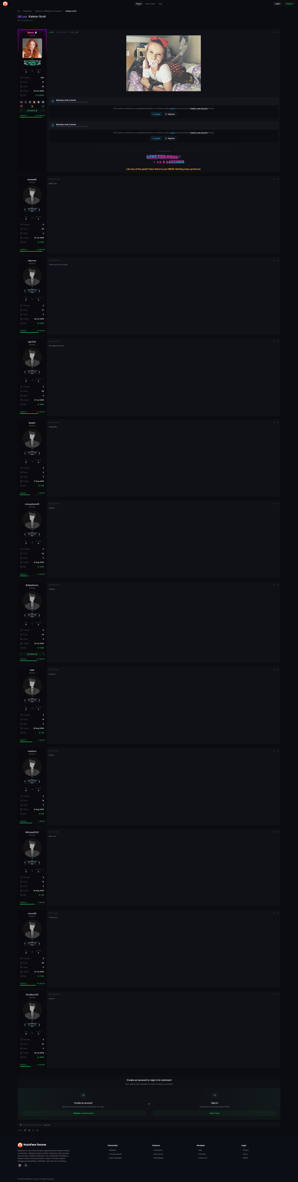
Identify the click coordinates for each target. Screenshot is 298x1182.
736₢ (42, 648)
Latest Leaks (150, 4)
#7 (277, 585)
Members (112, 1150)
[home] (5, 3)
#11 (277, 913)
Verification (158, 1150)
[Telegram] (20, 1165)
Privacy (246, 1150)
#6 (277, 504)
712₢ (42, 976)
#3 (277, 260)
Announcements (115, 1154)
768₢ (42, 404)
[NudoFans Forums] (18, 11)
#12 (277, 994)
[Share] (274, 32)
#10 (277, 832)
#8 (277, 670)
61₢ (42, 814)
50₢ (42, 486)
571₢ (42, 242)
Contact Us (202, 1158)
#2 (277, 179)
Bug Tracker (158, 1154)
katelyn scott (27, 20)
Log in (172, 108)
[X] (26, 1165)
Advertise (202, 1154)
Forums (139, 4)
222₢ (42, 567)
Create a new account (199, 108)
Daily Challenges (115, 1158)
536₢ (42, 323)
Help (160, 4)
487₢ (42, 1057)
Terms (245, 1154)
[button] (26, 71)
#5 (277, 422)
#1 (277, 32)
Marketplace (158, 1158)
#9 (277, 751)
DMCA (245, 1158)
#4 (277, 341)
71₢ (42, 733)
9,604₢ (41, 95)
